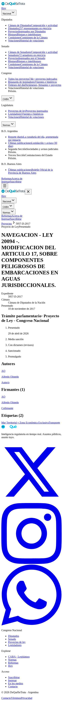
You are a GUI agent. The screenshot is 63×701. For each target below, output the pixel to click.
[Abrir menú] (4, 186)
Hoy (3, 8)
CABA (6, 99)
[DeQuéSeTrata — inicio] (13, 5)
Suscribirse (16, 181)
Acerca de (17, 178)
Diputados (13, 636)
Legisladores (15, 645)
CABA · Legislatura (19, 656)
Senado (12, 639)
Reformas (6, 178)
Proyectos (6, 223)
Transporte (54, 422)
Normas (6, 125)
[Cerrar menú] (28, 192)
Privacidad (26, 698)
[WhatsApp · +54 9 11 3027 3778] (31, 624)
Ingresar (5, 181)
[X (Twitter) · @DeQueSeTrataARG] (31, 501)
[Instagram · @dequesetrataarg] (31, 563)
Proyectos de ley (17, 642)
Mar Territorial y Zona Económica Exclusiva (25, 422)
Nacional (7, 13)
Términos (16, 698)
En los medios (15, 683)
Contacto (13, 686)
